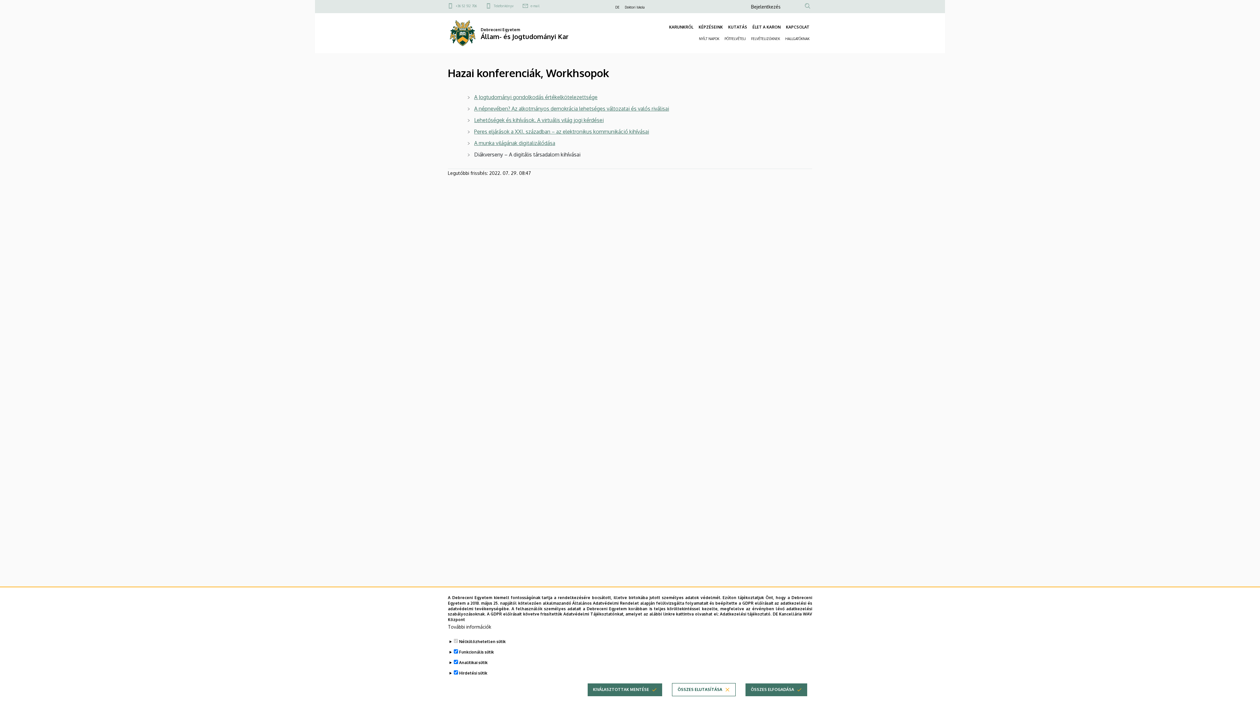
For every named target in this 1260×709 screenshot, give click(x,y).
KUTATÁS (737, 27)
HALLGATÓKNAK (797, 39)
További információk (469, 627)
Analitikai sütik (473, 662)
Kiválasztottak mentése (621, 689)
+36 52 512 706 (466, 6)
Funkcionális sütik (476, 652)
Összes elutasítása (700, 689)
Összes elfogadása (772, 689)
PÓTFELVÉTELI (735, 39)
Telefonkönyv (504, 6)
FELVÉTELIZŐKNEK (765, 39)
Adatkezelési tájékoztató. (745, 614)
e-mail (535, 6)
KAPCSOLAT (797, 27)
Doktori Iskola (635, 7)
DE (617, 7)
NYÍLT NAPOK (709, 39)
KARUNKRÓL (681, 27)
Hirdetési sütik (473, 673)
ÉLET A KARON (766, 27)
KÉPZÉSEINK (711, 27)
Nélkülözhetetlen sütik (482, 641)
